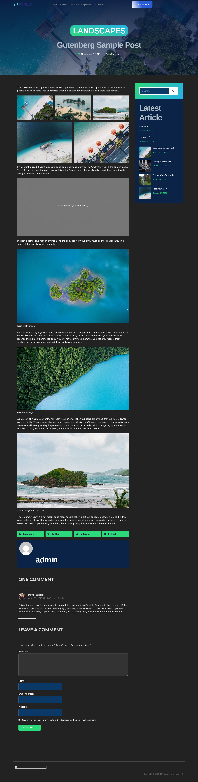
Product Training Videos (80, 4)
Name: (21, 680)
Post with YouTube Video (164, 175)
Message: (23, 651)
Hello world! (144, 137)
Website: (22, 706)
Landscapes (99, 30)
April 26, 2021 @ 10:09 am (41, 598)
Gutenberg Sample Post (163, 148)
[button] (30, 534)
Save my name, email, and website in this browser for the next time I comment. (59, 720)
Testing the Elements (162, 161)
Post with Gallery (160, 189)
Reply (61, 598)
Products (63, 4)
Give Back (143, 126)
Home (54, 4)
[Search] (173, 91)
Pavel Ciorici (36, 594)
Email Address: (26, 693)
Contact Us (98, 4)
